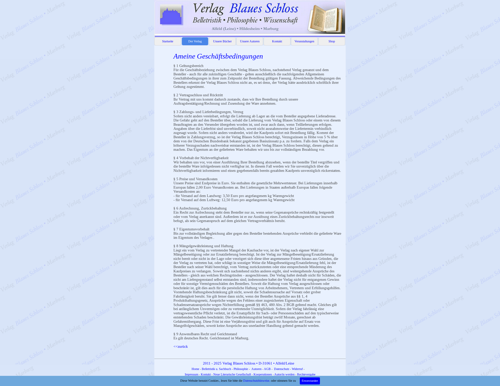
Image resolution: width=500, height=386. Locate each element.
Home (196, 369)
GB (268, 369)
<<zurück (180, 346)
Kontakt (277, 41)
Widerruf (297, 369)
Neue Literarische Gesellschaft (232, 374)
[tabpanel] (257, 202)
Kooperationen (263, 374)
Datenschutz (281, 369)
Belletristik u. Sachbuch (216, 369)
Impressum (192, 374)
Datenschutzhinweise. (256, 380)
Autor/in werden (284, 374)
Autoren (256, 369)
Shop (332, 41)
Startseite (167, 41)
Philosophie (241, 369)
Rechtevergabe (306, 374)
